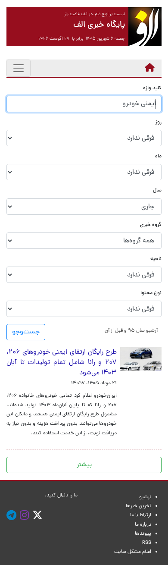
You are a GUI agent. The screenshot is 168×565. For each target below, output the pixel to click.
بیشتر (84, 465)
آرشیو (145, 497)
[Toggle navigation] (18, 68)
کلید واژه (152, 88)
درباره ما (143, 525)
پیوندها (143, 534)
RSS (146, 543)
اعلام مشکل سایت (132, 552)
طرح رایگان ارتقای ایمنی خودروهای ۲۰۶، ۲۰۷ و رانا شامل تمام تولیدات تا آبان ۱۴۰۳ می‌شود (61, 362)
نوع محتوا (151, 293)
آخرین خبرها (138, 506)
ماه (158, 156)
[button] (131, 330)
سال (157, 191)
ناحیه (156, 259)
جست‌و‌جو (26, 332)
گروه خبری (151, 225)
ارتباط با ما (140, 515)
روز (159, 122)
